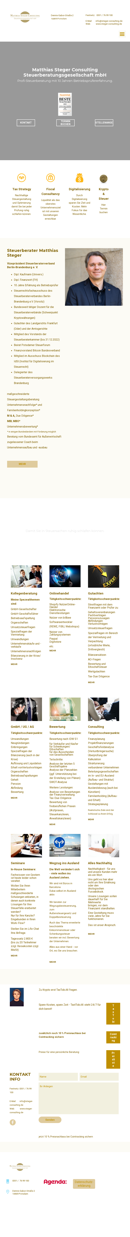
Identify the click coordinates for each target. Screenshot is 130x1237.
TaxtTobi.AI (77, 1004)
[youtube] (111, 5)
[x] (116, 5)
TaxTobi (113, 1013)
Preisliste (113, 1059)
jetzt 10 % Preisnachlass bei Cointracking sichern (66, 1136)
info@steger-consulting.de (109, 21)
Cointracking (113, 1037)
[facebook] (107, 5)
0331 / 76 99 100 (104, 15)
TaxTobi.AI (62, 989)
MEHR (14, 664)
